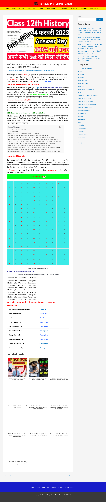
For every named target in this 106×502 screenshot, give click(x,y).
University (80, 140)
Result (40, 8)
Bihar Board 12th (18, 8)
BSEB (45, 70)
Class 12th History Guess (84, 98)
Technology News (82, 134)
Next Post (69, 475)
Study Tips (81, 131)
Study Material (82, 128)
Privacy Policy (45, 487)
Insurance (80, 116)
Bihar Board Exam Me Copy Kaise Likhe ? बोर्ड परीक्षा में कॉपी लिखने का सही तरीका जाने (29, 135)
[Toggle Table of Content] (60, 127)
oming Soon (44, 331)
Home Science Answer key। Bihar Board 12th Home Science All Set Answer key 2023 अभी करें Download (35, 151)
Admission (80, 71)
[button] (102, 9)
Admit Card (31, 8)
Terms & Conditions (70, 487)
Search (79, 16)
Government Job (82, 113)
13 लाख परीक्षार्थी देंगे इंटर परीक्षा (20, 129)
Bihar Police (81, 86)
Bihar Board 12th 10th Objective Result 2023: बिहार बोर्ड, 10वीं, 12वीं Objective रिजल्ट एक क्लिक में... (32, 137)
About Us (84, 8)
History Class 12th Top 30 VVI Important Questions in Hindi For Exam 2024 (27, 149)
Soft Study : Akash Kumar (56, 3)
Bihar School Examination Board (34, 70)
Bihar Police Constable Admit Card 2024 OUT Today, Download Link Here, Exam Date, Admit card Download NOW (90, 46)
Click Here (43, 309)
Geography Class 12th (84, 110)
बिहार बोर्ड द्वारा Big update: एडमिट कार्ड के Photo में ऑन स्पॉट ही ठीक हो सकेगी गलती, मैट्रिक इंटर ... (30, 145)
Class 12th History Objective (85, 101)
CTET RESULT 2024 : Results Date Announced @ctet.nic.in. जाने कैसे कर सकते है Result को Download (89, 58)
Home (7, 8)
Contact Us (73, 8)
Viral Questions (82, 143)
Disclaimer (94, 8)
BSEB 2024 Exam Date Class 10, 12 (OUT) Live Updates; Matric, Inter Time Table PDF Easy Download (34, 147)
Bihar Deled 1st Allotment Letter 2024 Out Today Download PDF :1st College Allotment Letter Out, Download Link (90, 39)
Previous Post (7, 475)
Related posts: (15, 131)
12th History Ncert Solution (85, 68)
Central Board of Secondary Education (88, 95)
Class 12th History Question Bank (87, 104)
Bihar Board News (20, 70)
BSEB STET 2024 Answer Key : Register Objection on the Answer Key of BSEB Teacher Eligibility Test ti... (35, 141)
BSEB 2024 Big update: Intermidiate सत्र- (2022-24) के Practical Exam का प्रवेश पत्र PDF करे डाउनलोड (33, 139)
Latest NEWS (50, 8)
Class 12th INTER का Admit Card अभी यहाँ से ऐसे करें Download (24, 133)
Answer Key (62, 8)
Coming (42, 343)
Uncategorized (81, 137)
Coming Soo (43, 348)
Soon (46, 343)
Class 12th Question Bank (85, 107)
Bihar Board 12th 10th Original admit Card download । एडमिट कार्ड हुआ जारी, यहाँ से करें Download (32, 143)
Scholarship (81, 125)
